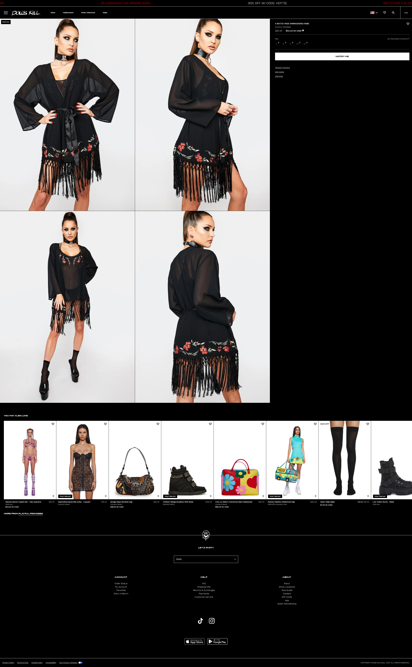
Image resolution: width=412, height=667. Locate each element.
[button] (125, 3)
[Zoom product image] (67, 115)
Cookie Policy (37, 662)
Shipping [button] (279, 76)
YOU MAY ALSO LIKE (16, 415)
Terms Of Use (22, 662)
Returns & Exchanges (204, 590)
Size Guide (287, 590)
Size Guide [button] (279, 72)
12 (305, 44)
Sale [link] (105, 13)
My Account (121, 587)
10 (297, 44)
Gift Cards (287, 597)
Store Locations (287, 587)
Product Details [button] (282, 68)
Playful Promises (283, 27)
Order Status (121, 584)
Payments (204, 594)
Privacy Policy (8, 662)
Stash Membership (286, 604)
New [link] (53, 13)
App (287, 600)
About (287, 584)
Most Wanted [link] (88, 13)
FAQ (204, 584)
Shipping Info (204, 587)
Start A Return (121, 594)
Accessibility (51, 662)
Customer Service (204, 597)
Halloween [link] (68, 13)
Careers (287, 594)
